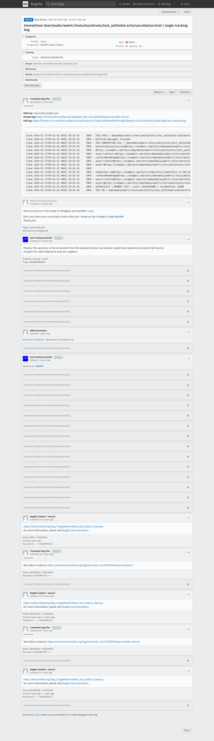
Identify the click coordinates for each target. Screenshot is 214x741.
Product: (35, 41)
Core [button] (44, 41)
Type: (121, 42)
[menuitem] (125, 4)
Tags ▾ (172, 92)
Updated (34, 334)
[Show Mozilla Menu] (25, 4)
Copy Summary (169, 12)
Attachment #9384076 (33, 339)
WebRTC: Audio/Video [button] (52, 45)
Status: (35, 57)
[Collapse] (188, 100)
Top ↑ (187, 730)
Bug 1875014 (41, 19)
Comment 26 (35, 554)
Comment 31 (35, 672)
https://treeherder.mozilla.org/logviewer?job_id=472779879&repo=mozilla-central (93, 641)
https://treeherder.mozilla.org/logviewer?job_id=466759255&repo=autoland (90, 565)
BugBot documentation (75, 530)
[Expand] (188, 270)
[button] (185, 4)
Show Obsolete (32, 85)
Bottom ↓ (159, 92)
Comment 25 (35, 519)
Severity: (133, 46)
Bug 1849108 (116, 216)
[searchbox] (80, 4)
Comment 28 (35, 596)
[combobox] (80, 4)
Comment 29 (35, 630)
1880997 (39, 366)
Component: (33, 45)
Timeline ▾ (185, 92)
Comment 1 (35, 204)
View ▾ (187, 12)
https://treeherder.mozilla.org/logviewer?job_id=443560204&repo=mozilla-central (83, 116)
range (90, 210)
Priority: (120, 46)
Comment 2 (35, 241)
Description (35, 102)
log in (38, 714)
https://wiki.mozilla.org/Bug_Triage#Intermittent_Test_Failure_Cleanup (63, 526)
